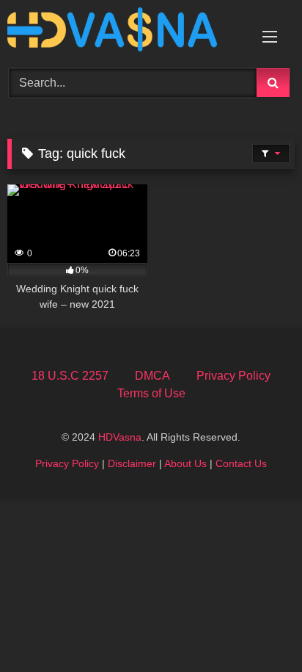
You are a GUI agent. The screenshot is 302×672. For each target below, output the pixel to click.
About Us (185, 463)
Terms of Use (151, 393)
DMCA (152, 375)
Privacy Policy (233, 375)
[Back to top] (256, 628)
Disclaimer (132, 463)
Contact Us (241, 463)
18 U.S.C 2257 (70, 375)
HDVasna (119, 437)
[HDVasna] (123, 32)
